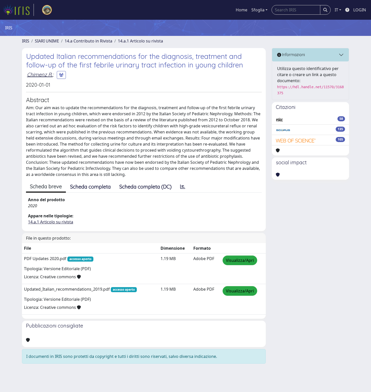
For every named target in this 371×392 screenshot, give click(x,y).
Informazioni (293, 54)
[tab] (183, 186)
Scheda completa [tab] (90, 186)
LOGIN (359, 10)
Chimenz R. (39, 74)
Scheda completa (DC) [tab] (145, 186)
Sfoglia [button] (257, 10)
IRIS (25, 41)
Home (241, 10)
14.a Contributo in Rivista (88, 41)
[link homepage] (18, 10)
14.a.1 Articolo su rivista (140, 41)
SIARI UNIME (47, 41)
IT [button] (336, 10)
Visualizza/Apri (240, 260)
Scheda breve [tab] (46, 186)
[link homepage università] (47, 10)
